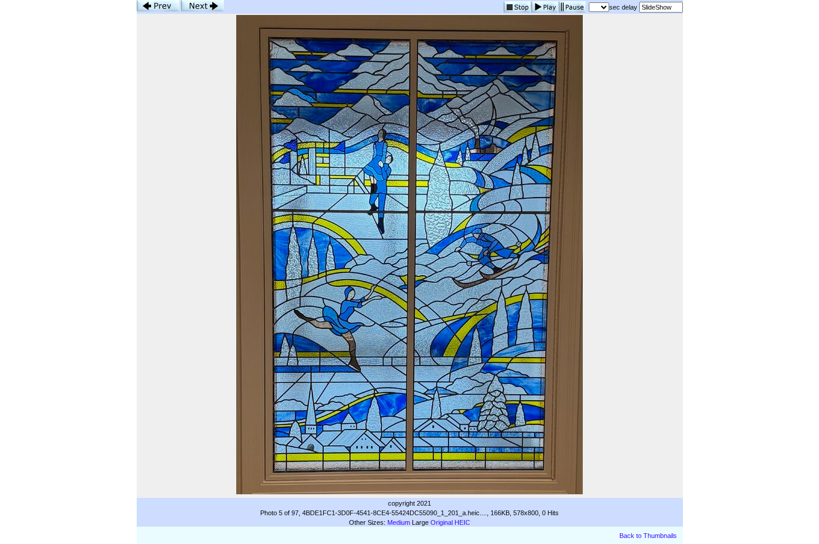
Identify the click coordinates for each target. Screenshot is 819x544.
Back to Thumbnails (648, 535)
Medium (398, 522)
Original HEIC (450, 522)
